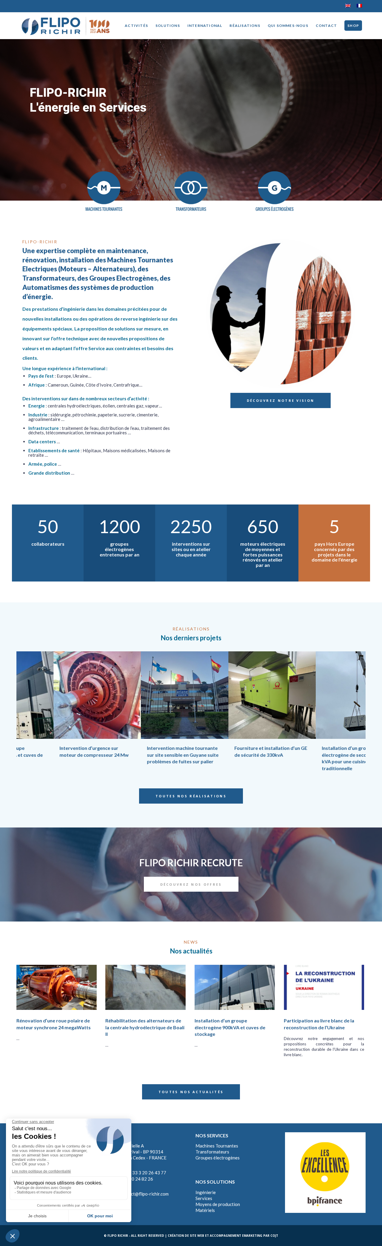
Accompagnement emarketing (236, 1235)
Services (203, 1198)
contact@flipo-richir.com (144, 1193)
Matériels (205, 1210)
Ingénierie (205, 1192)
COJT (274, 1235)
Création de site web (186, 1235)
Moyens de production (217, 1204)
